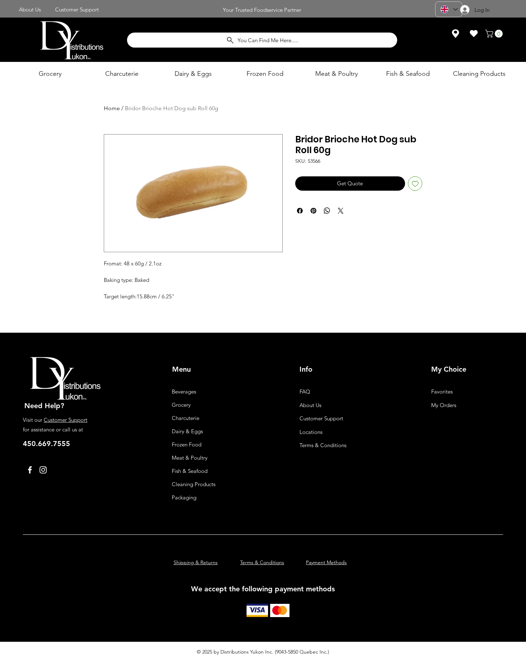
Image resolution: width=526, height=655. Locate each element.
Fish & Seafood (190, 471)
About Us (310, 405)
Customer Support (65, 419)
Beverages (184, 391)
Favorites (442, 391)
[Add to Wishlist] (415, 183)
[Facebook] (30, 470)
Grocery (181, 404)
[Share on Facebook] (300, 210)
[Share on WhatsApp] (327, 210)
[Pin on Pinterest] (313, 210)
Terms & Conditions (322, 445)
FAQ (304, 391)
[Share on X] (340, 210)
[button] (495, 34)
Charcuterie (185, 418)
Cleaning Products (193, 484)
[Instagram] (43, 470)
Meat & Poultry (190, 457)
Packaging (184, 497)
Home (112, 108)
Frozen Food (186, 444)
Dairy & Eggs (187, 431)
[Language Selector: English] (448, 9)
